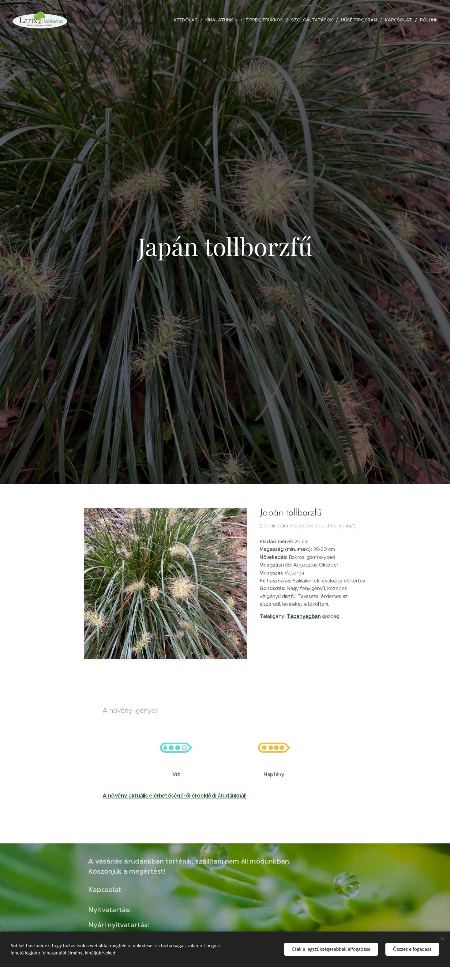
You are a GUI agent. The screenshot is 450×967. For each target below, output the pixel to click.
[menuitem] (187, 20)
